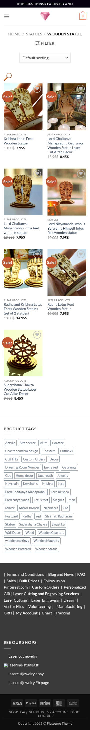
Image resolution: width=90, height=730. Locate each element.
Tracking (63, 612)
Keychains (30, 484)
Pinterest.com (16, 587)
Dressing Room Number (22, 467)
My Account (27, 612)
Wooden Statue (46, 549)
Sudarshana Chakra (33, 524)
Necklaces (51, 508)
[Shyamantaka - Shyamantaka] (45, 16)
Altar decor (28, 443)
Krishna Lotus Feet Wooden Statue (18, 141)
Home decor (24, 476)
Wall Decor (13, 533)
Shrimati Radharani (58, 516)
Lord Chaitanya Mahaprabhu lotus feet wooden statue (21, 228)
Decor (54, 459)
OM (65, 508)
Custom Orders (34, 459)
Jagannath (45, 476)
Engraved (51, 467)
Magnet (58, 500)
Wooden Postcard (18, 549)
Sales (11, 580)
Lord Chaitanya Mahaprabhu (25, 492)
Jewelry (62, 476)
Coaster (58, 443)
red (38, 516)
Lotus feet (41, 500)
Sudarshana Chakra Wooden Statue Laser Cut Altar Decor (20, 389)
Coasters (49, 451)
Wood (30, 533)
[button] (7, 16)
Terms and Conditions (25, 574)
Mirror (9, 508)
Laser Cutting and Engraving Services (46, 593)
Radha (27, 516)
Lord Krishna (60, 492)
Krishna (47, 484)
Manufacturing (69, 606)
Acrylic (10, 443)
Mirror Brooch (29, 508)
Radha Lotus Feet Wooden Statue (61, 306)
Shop (13, 712)
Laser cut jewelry (22, 656)
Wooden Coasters (51, 533)
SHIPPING (36, 712)
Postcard (11, 516)
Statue (10, 524)
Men (71, 500)
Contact (45, 716)
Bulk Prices (29, 580)
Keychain (11, 484)
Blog (52, 574)
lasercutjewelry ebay (26, 673)
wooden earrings (17, 541)
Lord (61, 484)
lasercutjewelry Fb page (28, 682)
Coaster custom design (21, 451)
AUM (44, 443)
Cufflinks (66, 451)
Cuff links (11, 459)
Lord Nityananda (17, 500)
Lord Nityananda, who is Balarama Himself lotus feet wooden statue (66, 228)
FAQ (81, 574)
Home (14, 33)
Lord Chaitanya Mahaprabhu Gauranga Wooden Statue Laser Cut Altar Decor (65, 145)
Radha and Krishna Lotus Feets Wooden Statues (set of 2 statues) (23, 308)
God (8, 476)
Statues (34, 33)
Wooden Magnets (46, 541)
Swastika (58, 524)
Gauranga (69, 467)
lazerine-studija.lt (23, 664)
